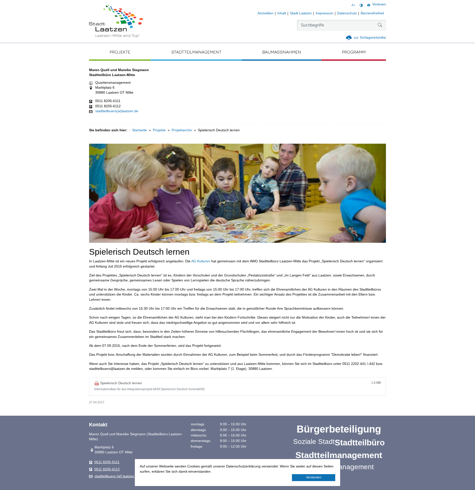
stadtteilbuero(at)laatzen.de (116, 111)
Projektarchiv (182, 130)
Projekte (159, 130)
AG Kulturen (200, 261)
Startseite (139, 130)
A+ (353, 5)
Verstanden (313, 477)
